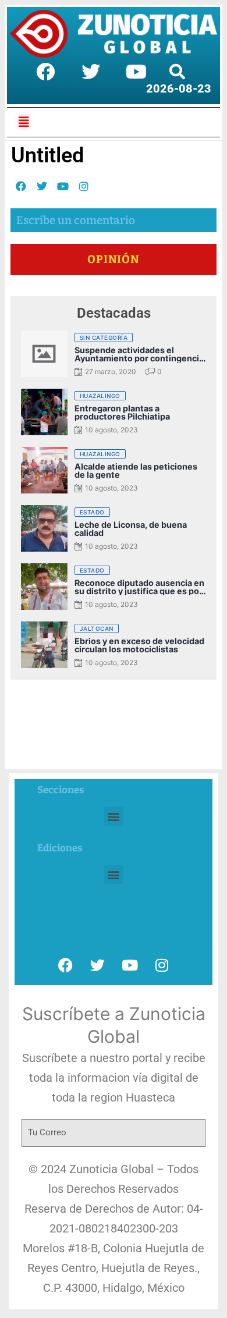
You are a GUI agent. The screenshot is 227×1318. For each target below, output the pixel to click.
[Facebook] (45, 71)
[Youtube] (136, 71)
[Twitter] (90, 71)
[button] (113, 816)
